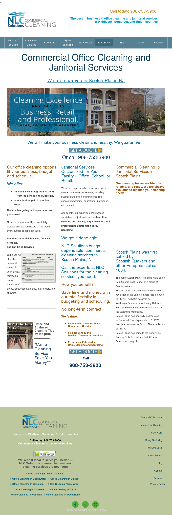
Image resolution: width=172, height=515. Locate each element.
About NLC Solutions (13, 42)
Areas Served (104, 42)
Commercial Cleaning (31, 42)
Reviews (158, 42)
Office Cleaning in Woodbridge (63, 494)
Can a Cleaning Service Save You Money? (43, 353)
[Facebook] (75, 504)
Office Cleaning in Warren (63, 489)
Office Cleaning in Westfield (26, 494)
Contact (140, 42)
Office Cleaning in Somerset (29, 489)
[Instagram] (85, 504)
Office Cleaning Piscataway (63, 484)
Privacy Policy (157, 484)
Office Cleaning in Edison (64, 478)
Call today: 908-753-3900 (133, 11)
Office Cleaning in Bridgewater (29, 478)
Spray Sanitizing (68, 42)
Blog (122, 42)
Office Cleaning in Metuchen (28, 484)
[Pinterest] (95, 504)
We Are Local (86, 42)
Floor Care (49, 42)
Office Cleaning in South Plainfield (45, 473)
